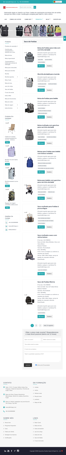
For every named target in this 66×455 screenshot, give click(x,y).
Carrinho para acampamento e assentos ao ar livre (10, 51)
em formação (39, 383)
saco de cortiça (9, 86)
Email (41, 65)
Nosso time (8, 422)
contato (7, 383)
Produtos (39, 19)
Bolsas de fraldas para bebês (44, 163)
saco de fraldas (41, 62)
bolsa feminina (8, 108)
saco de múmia (48, 59)
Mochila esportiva (9, 77)
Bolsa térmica (8, 55)
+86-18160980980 (24, 1)
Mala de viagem (9, 105)
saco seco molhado (42, 270)
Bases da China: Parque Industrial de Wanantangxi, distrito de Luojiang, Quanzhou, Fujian (17, 396)
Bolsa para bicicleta (10, 70)
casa (4, 30)
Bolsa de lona (8, 83)
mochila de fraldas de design (44, 110)
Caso (6, 428)
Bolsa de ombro (9, 101)
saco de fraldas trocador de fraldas (45, 220)
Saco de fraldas (9, 89)
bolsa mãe (40, 59)
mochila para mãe (42, 83)
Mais (7, 142)
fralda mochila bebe (42, 113)
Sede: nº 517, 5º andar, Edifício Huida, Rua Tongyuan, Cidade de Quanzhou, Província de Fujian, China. (17, 389)
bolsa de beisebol (39, 428)
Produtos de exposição (11, 46)
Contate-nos (57, 19)
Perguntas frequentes (10, 425)
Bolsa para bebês (42, 192)
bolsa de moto (38, 434)
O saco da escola (9, 92)
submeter (28, 365)
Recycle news (38, 396)
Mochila (7, 73)
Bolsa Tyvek (8, 80)
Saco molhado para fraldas (44, 218)
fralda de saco (51, 192)
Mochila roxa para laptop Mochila (11, 160)
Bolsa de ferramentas (10, 98)
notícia (36, 390)
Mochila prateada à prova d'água (11, 182)
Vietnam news (38, 393)
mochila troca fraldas (51, 137)
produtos (37, 399)
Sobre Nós (28, 19)
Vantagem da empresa (10, 434)
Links (35, 418)
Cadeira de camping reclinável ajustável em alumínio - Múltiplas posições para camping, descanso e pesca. (11, 138)
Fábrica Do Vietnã (15, 19)
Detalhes (49, 65)
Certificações (8, 437)
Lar (5, 19)
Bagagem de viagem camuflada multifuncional (11, 203)
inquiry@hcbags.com (10, 1)
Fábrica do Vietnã (9, 431)
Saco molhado (41, 137)
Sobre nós (8, 418)
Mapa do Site (38, 402)
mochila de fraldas (52, 83)
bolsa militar (8, 95)
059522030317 (12, 229)
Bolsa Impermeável (10, 58)
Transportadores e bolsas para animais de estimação (11, 63)
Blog (47, 19)
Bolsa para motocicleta (11, 67)
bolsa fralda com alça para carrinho (46, 168)
